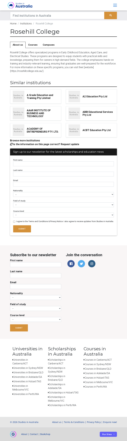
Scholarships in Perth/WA (62, 405)
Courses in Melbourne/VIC (99, 382)
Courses (32, 44)
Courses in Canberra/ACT (98, 359)
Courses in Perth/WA (96, 386)
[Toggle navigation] (115, 5)
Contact (34, 434)
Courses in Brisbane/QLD (98, 368)
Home (13, 23)
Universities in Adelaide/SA (27, 376)
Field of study (19, 200)
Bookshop (45, 434)
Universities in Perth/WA (26, 394)
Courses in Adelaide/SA (97, 373)
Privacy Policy (94, 422)
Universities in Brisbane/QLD (28, 372)
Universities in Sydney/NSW (28, 367)
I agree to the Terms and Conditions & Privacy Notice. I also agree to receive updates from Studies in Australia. (65, 221)
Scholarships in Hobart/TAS (64, 392)
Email (15, 180)
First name (17, 160)
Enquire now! (110, 422)
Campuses (49, 44)
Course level (18, 211)
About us (18, 44)
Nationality (18, 190)
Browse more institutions (25, 140)
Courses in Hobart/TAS (97, 377)
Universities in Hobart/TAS (27, 381)
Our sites (107, 434)
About (24, 434)
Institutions (26, 23)
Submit (22, 228)
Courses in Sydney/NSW (98, 364)
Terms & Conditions (74, 422)
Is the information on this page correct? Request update (46, 144)
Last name (17, 170)
